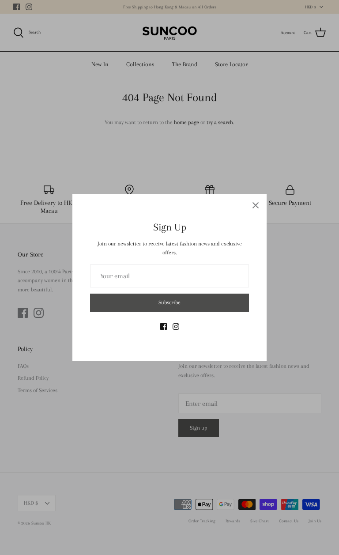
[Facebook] (163, 326)
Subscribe (169, 302)
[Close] (255, 205)
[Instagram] (176, 326)
